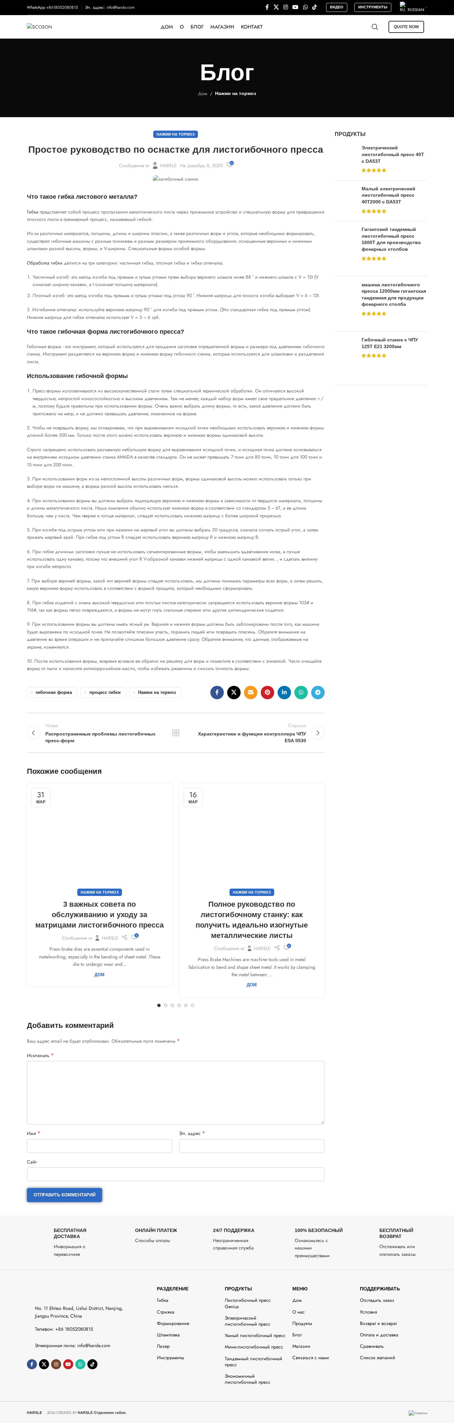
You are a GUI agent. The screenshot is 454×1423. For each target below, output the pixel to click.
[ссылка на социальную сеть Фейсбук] (267, 7)
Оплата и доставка (379, 1334)
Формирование (173, 1323)
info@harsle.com (120, 7)
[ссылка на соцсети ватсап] (305, 7)
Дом (202, 93)
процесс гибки (105, 692)
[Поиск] (375, 27)
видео (336, 7)
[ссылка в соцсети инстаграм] (285, 7)
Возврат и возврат (378, 1323)
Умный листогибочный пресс (255, 1335)
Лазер (163, 1346)
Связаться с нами (310, 1357)
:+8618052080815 (61, 7)
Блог (297, 1334)
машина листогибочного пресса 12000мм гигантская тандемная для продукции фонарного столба (394, 294)
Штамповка (168, 1334)
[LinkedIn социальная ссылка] (284, 692)
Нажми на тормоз (235, 93)
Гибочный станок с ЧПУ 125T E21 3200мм (390, 343)
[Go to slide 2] (165, 1005)
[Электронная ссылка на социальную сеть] (250, 692)
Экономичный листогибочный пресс (248, 1379)
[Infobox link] (64, 1242)
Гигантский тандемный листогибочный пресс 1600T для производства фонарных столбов (391, 239)
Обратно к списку (175, 733)
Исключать (40, 1055)
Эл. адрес (192, 1133)
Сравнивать (372, 1346)
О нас (298, 1312)
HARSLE (168, 165)
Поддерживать (380, 1288)
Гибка (32, 211)
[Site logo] (39, 26)
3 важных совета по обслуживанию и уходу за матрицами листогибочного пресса (99, 914)
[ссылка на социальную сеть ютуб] (295, 7)
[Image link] (56, 1289)
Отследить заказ (377, 1300)
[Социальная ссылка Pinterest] (267, 692)
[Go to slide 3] (172, 1005)
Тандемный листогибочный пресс (253, 1361)
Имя (33, 1133)
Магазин (301, 1346)
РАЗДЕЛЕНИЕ (173, 1288)
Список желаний (377, 1357)
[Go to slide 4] (179, 1005)
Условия (368, 1312)
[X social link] (276, 7)
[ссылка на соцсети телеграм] (318, 692)
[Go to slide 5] (186, 1005)
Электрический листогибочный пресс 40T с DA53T (393, 154)
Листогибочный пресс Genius (248, 1303)
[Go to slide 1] (159, 1005)
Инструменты (372, 7)
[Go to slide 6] (192, 1005)
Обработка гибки (45, 262)
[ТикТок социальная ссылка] (314, 7)
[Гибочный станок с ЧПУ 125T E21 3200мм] (346, 356)
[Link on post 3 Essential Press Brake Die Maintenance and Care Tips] (99, 838)
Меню (299, 1288)
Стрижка (165, 1312)
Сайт (32, 1161)
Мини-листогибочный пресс (254, 1346)
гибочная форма (54, 692)
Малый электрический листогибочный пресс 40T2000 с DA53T (388, 195)
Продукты (238, 1288)
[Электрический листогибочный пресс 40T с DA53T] (346, 160)
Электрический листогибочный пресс (248, 1321)
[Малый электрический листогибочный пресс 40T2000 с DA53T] (346, 201)
